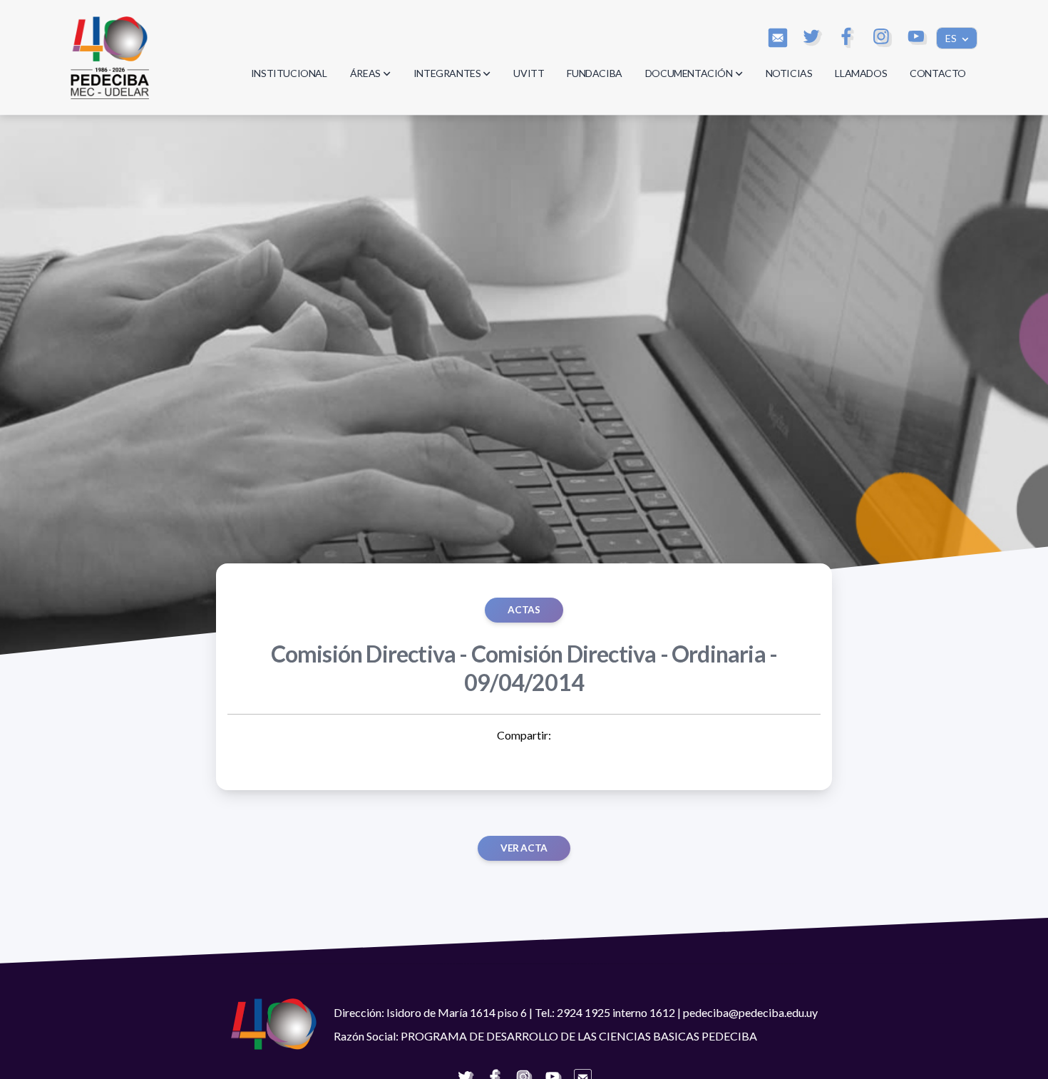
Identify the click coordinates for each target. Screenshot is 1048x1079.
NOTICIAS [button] (789, 73)
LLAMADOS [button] (861, 73)
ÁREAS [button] (365, 73)
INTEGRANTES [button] (447, 73)
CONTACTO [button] (938, 73)
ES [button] (952, 38)
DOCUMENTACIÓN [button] (689, 73)
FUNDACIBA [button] (594, 73)
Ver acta (524, 848)
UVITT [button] (528, 73)
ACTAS (524, 609)
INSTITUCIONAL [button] (289, 73)
